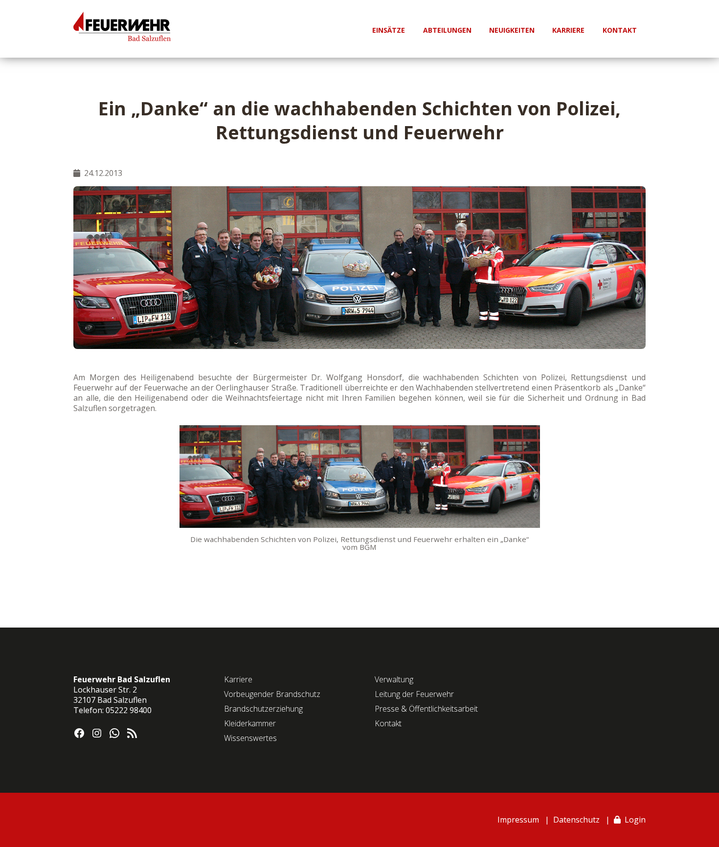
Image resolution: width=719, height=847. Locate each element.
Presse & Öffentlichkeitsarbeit (426, 708)
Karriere (238, 679)
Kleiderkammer (250, 723)
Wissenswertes (250, 738)
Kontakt (388, 723)
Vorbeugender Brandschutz (272, 694)
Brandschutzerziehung (263, 708)
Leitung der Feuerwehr (414, 694)
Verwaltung (394, 679)
